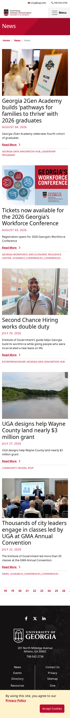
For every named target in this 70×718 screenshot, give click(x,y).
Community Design (14, 468)
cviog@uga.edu (38, 2)
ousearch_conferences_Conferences (36, 258)
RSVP (30, 468)
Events (17, 673)
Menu (62, 13)
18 (5, 591)
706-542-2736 (60, 2)
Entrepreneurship (13, 361)
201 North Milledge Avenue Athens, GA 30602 (35, 649)
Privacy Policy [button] (16, 700)
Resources (17, 685)
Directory (17, 679)
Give (52, 685)
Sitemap (52, 679)
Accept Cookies (52, 708)
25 (56, 591)
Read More (9, 145)
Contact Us (53, 667)
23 (41, 591)
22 (34, 591)
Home (6, 40)
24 (49, 591)
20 (19, 591)
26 (63, 591)
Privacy (52, 673)
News (17, 40)
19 (12, 591)
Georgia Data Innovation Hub (21, 151)
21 (27, 591)
